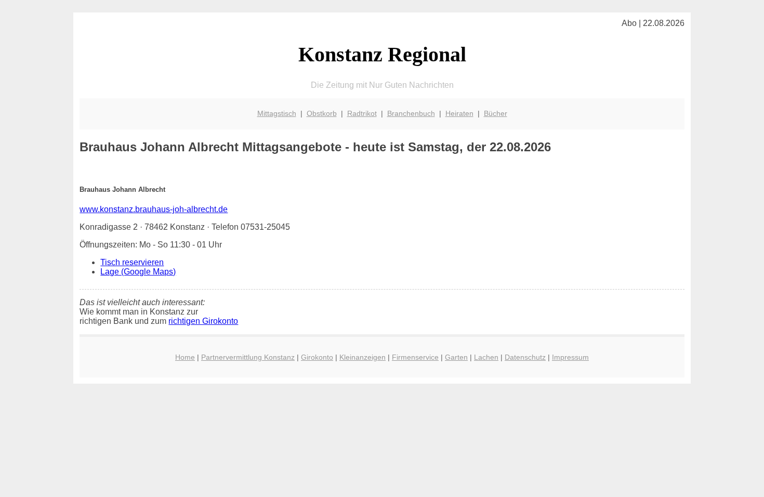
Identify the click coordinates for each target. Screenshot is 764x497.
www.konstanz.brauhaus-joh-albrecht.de (154, 209)
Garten (456, 357)
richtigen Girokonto (203, 321)
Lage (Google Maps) (138, 271)
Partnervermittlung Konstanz (248, 357)
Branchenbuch (411, 113)
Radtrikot (362, 113)
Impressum (570, 357)
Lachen (486, 357)
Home (185, 357)
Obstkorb (322, 113)
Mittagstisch (276, 113)
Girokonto (317, 357)
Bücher (495, 113)
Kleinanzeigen (362, 357)
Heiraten (459, 113)
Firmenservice (415, 357)
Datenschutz (525, 357)
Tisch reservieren (132, 262)
